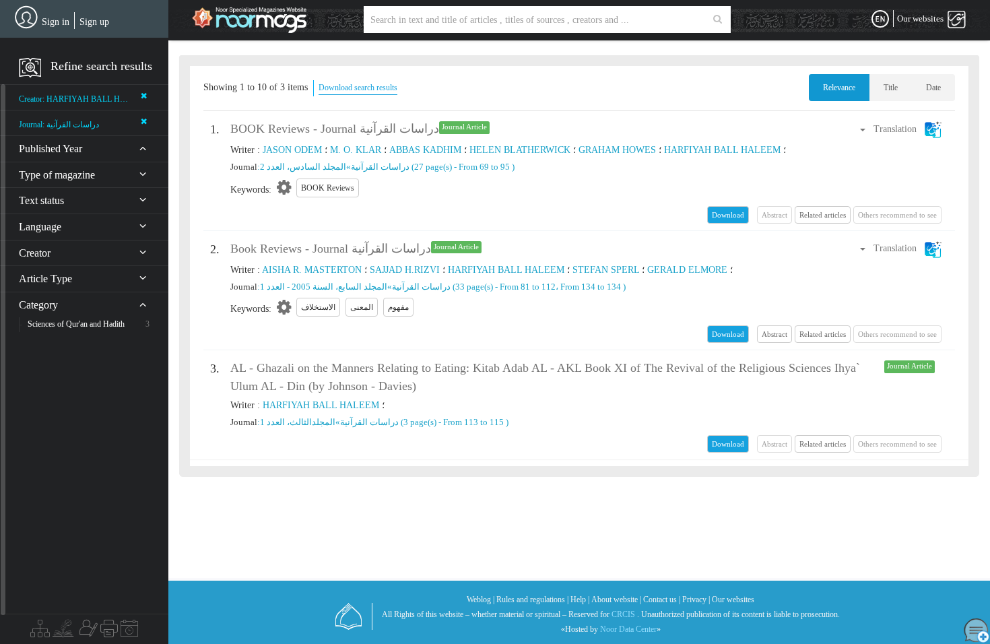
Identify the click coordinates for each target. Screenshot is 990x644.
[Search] (717, 19)
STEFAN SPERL (605, 270)
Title (891, 87)
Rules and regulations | (532, 599)
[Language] (880, 19)
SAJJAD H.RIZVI (405, 270)
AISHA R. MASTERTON (312, 270)
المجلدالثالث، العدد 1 (297, 422)
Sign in (55, 22)
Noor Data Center (628, 629)
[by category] (40, 632)
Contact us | (661, 599)
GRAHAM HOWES (617, 150)
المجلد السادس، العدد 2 (303, 167)
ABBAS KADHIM (425, 150)
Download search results (358, 87)
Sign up (94, 22)
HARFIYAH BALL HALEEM (722, 150)
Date (933, 87)
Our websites (733, 599)
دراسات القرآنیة (380, 167)
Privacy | (696, 599)
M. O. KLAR (355, 150)
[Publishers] (109, 632)
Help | (579, 599)
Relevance (839, 87)
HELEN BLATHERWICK (519, 150)
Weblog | (480, 599)
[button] (900, 129)
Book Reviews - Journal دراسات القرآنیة (330, 248)
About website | (616, 599)
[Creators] (87, 632)
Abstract (774, 334)
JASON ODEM (292, 150)
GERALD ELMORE (687, 270)
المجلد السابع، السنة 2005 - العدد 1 (323, 287)
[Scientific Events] (129, 632)
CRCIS (623, 614)
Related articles (822, 215)
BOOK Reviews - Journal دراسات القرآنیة (334, 128)
